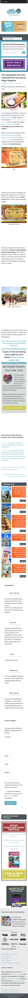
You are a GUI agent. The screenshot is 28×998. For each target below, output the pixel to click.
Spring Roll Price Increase (17, 458)
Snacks (18, 445)
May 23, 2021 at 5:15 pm (15, 695)
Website (7, 772)
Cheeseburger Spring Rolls (16, 450)
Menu (6, 1)
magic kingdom (11, 445)
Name (7, 756)
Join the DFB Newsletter (14, 348)
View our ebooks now (7, 931)
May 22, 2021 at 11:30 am (15, 672)
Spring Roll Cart (11, 456)
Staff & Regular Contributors (9, 954)
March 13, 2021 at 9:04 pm (15, 595)
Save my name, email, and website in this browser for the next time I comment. (13, 785)
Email (7, 764)
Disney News (11, 443)
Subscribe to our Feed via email (10, 992)
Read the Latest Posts (8, 36)
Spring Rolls (4, 460)
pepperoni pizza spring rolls (13, 454)
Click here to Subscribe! (16, 358)
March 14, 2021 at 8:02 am (15, 624)
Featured (4, 445)
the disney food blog (14, 9)
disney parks (19, 443)
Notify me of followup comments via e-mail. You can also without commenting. (13, 794)
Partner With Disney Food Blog (10, 963)
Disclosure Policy (6, 956)
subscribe (10, 796)
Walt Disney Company (16, 974)
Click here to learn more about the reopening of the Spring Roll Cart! (14, 343)
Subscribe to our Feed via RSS (10, 990)
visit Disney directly (18, 981)
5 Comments (17, 83)
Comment (8, 737)
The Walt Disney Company (11, 978)
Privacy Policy (5, 958)
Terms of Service (6, 961)
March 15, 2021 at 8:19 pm (15, 656)
